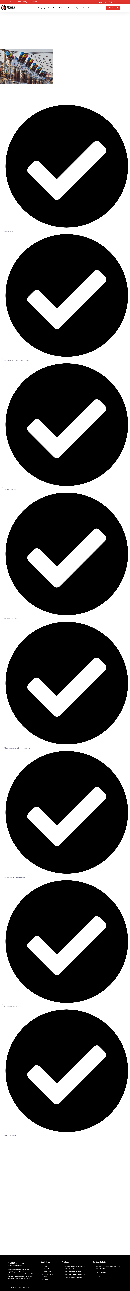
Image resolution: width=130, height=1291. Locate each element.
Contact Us (92, 8)
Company (41, 8)
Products (51, 8)
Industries (61, 8)
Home (33, 8)
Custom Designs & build (76, 8)
